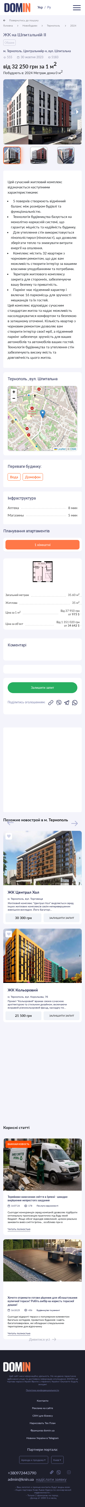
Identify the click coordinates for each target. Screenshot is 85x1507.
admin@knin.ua (37, 1479)
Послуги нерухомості (47, 1205)
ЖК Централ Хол (23, 892)
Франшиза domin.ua (42, 1430)
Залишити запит (61, 917)
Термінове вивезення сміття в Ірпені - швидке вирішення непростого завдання (38, 1198)
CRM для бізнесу (42, 1415)
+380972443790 (22, 1472)
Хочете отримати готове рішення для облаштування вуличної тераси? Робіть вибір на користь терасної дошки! (42, 1301)
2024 (73, 25)
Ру (49, 7)
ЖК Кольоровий (23, 990)
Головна (8, 25)
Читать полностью (19, 1229)
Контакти (42, 1400)
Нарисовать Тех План (43, 1423)
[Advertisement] (42, 769)
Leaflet (61, 449)
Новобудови (29, 25)
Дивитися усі (39, 1339)
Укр (40, 7)
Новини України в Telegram (42, 1438)
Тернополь (54, 25)
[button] (42, 414)
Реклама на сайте (42, 1408)
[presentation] (13, 111)
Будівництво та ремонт (48, 1310)
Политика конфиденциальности (42, 1390)
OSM (73, 449)
